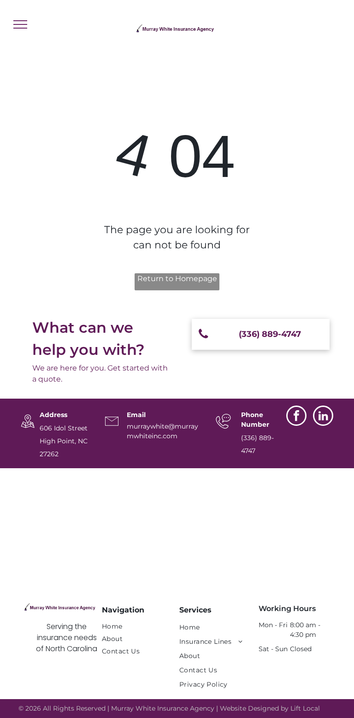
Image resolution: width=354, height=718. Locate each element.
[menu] (20, 24)
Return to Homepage (177, 278)
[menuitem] (134, 626)
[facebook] (296, 417)
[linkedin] (323, 417)
